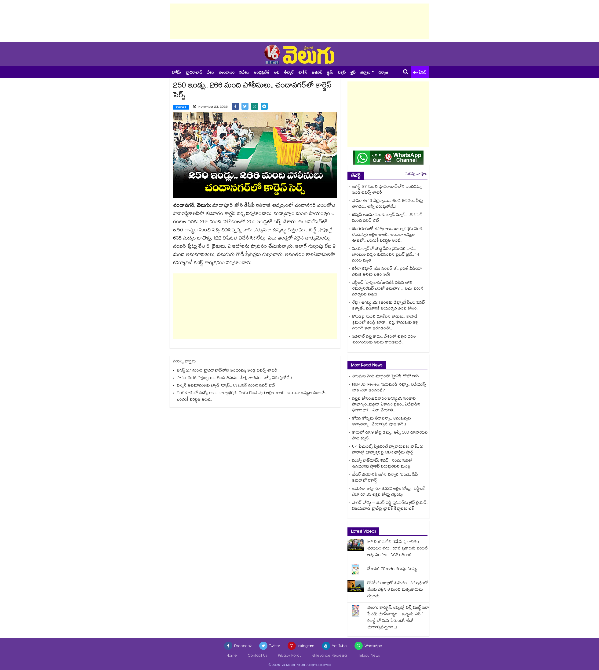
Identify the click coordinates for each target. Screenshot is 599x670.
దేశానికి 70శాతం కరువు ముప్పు (392, 569)
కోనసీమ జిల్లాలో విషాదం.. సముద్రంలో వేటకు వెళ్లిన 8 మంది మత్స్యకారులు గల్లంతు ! (397, 590)
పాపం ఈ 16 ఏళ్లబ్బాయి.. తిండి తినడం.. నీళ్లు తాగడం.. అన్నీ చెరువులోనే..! (234, 378)
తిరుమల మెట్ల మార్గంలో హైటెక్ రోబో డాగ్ (385, 376)
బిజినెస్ (317, 73)
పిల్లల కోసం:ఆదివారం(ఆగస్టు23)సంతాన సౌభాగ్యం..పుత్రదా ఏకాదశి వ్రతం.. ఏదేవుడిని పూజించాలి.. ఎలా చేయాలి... (386, 405)
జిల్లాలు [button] (365, 73)
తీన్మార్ (289, 73)
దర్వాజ (383, 73)
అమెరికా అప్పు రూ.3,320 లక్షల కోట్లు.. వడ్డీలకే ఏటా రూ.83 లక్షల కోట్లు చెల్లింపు (388, 492)
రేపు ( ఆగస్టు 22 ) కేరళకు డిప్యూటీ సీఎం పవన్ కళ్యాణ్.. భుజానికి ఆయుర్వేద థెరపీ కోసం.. (388, 306)
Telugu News (369, 656)
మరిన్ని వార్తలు (416, 174)
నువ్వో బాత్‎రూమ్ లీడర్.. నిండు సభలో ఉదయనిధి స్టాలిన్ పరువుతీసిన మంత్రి (382, 464)
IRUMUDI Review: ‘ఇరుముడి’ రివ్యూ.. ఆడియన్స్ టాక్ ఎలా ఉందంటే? (389, 388)
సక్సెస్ (342, 73)
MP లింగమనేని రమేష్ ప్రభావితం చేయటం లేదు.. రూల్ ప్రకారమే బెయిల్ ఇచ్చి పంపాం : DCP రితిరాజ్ (397, 549)
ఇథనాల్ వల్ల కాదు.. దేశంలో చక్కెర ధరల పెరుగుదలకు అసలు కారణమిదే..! (384, 340)
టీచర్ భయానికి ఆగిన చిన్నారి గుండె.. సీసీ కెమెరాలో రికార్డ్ (385, 478)
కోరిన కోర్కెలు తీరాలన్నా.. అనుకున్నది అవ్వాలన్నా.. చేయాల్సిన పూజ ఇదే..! (381, 422)
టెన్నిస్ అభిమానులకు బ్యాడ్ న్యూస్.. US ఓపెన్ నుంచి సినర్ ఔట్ (226, 386)
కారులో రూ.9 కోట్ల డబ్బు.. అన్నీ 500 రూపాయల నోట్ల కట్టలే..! (390, 436)
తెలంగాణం (227, 73)
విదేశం (244, 73)
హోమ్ (176, 73)
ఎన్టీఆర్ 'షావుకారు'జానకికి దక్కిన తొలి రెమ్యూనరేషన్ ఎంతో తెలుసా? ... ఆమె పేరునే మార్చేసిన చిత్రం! (387, 289)
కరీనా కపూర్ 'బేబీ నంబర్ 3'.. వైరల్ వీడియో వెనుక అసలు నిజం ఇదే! (387, 272)
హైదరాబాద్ (194, 73)
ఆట (277, 73)
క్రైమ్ (330, 73)
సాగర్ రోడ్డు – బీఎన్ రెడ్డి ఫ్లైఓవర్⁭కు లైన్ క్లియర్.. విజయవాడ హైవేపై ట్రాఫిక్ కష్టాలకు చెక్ (390, 506)
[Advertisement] (299, 21)
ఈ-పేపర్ (420, 73)
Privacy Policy (289, 656)
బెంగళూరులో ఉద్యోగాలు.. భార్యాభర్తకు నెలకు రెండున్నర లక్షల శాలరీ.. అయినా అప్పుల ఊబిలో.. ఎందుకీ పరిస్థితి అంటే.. (252, 396)
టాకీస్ (303, 73)
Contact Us (257, 656)
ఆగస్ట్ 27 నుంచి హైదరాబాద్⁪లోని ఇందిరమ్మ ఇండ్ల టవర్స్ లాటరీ (227, 371)
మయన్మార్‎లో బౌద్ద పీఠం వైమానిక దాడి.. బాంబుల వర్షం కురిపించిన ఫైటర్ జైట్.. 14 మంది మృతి (385, 255)
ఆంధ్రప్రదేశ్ (261, 73)
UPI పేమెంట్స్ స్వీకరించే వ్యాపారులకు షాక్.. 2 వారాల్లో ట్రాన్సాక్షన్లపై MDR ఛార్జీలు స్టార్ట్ (387, 450)
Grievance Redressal (329, 656)
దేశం (210, 73)
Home (231, 656)
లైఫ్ (353, 73)
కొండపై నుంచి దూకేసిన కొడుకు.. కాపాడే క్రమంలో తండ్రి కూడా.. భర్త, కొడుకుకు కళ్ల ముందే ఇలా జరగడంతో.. (385, 323)
